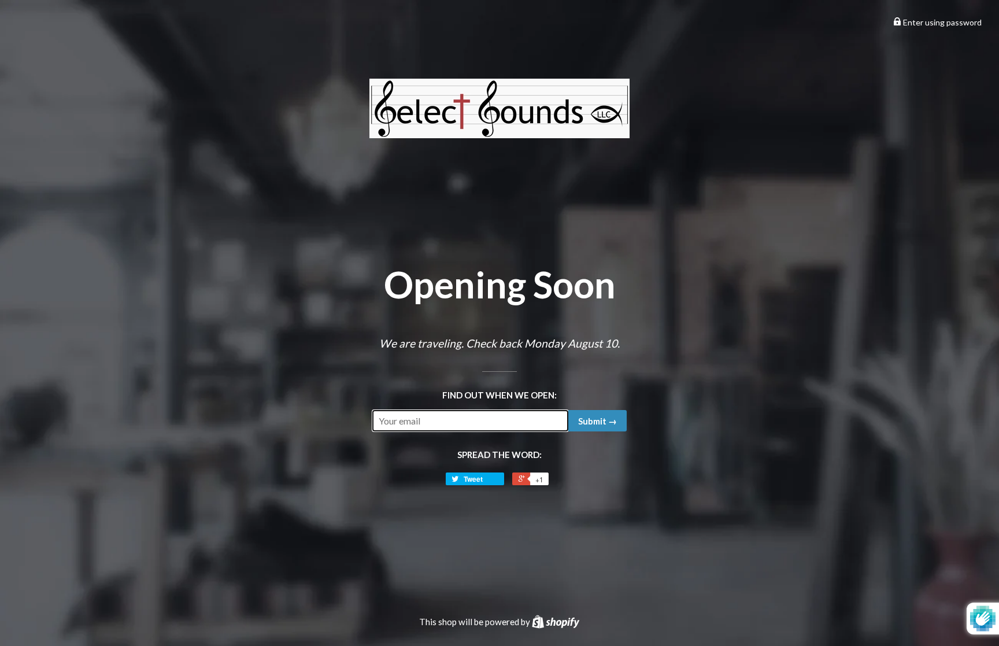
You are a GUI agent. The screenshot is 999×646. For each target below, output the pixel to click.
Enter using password (941, 22)
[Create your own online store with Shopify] (555, 622)
